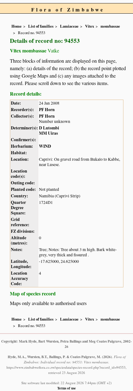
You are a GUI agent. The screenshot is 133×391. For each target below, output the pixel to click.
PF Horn (47, 109)
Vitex (89, 26)
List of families (41, 26)
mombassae (110, 26)
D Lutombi (49, 128)
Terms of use (66, 388)
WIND (45, 146)
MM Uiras (48, 133)
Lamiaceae (69, 26)
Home (16, 26)
